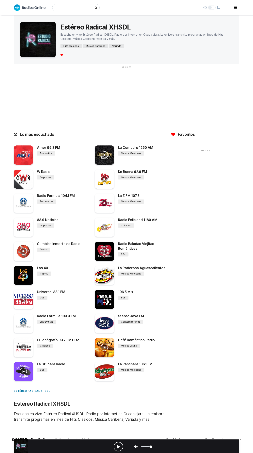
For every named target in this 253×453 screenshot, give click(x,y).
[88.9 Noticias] (23, 227)
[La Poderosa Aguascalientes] (104, 275)
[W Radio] (23, 179)
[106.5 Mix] (104, 299)
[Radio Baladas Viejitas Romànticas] (104, 251)
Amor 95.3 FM (48, 148)
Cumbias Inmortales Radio (58, 244)
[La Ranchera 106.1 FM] (104, 371)
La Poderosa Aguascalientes (141, 268)
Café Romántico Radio (136, 340)
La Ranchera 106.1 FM (135, 364)
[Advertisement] (126, 98)
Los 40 (42, 268)
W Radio (43, 172)
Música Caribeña (95, 46)
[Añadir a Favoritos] (29, 161)
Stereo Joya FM (131, 316)
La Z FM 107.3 (129, 196)
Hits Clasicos (71, 46)
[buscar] (96, 7)
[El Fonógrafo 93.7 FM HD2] (23, 347)
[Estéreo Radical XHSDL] (21, 446)
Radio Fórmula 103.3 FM (56, 316)
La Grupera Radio (51, 364)
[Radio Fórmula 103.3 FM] (23, 323)
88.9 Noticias (48, 220)
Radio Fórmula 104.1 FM (56, 196)
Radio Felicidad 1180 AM (137, 220)
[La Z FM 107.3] (104, 203)
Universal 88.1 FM (51, 292)
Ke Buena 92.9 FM (132, 172)
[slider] (146, 447)
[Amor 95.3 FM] (23, 155)
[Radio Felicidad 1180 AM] (104, 227)
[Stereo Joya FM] (104, 323)
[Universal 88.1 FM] (23, 299)
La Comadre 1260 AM (135, 148)
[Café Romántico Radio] (104, 347)
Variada (116, 46)
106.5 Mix (125, 292)
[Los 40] (23, 275)
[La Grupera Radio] (23, 371)
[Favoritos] (61, 54)
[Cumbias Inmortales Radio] (23, 251)
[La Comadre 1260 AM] (104, 155)
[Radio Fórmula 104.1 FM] (23, 203)
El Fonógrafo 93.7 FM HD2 (58, 340)
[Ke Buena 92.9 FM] (104, 179)
